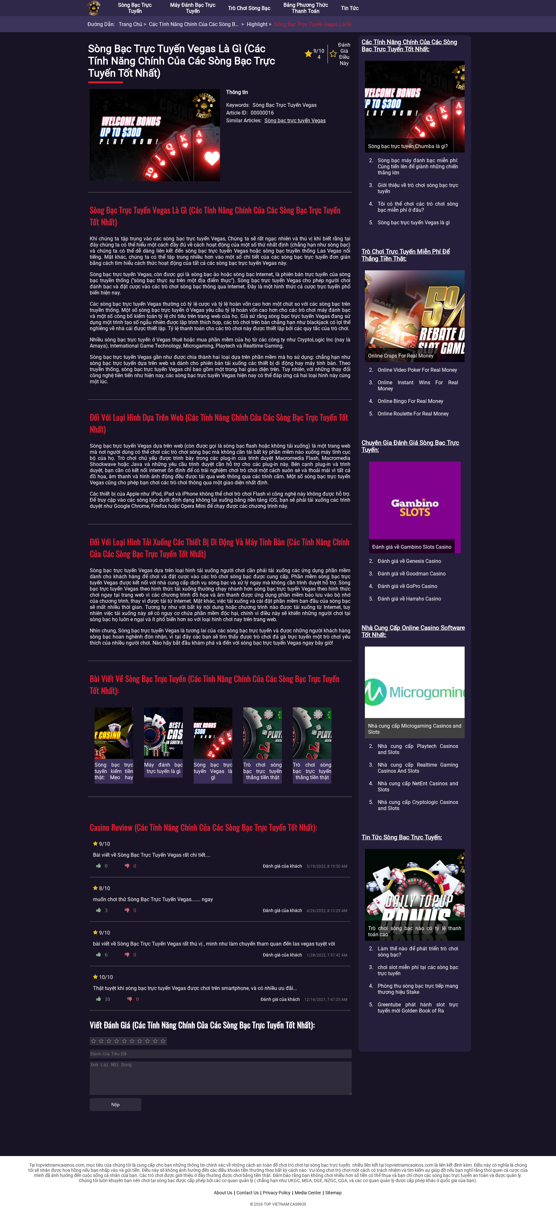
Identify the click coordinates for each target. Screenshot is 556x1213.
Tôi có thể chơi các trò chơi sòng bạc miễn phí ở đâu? (418, 207)
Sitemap (333, 1192)
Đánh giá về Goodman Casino (412, 574)
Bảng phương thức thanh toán (305, 8)
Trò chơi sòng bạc (249, 8)
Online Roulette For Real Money (413, 414)
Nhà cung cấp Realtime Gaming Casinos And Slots (418, 768)
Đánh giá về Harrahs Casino (409, 599)
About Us (223, 1192)
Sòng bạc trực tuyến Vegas (295, 120)
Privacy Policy (277, 1192)
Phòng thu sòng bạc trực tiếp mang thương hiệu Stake (418, 989)
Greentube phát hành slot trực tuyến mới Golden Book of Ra (418, 1008)
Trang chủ (130, 24)
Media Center (308, 1192)
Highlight (257, 24)
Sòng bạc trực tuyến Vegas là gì (414, 222)
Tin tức (349, 8)
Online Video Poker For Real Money (417, 370)
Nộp (115, 1104)
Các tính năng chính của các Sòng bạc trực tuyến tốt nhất (218, 24)
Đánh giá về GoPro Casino (407, 586)
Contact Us (247, 1192)
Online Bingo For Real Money (410, 401)
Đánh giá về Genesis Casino (409, 561)
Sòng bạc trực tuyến (135, 8)
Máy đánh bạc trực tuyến (192, 8)
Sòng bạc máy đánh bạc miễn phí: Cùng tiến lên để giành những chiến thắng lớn (418, 166)
